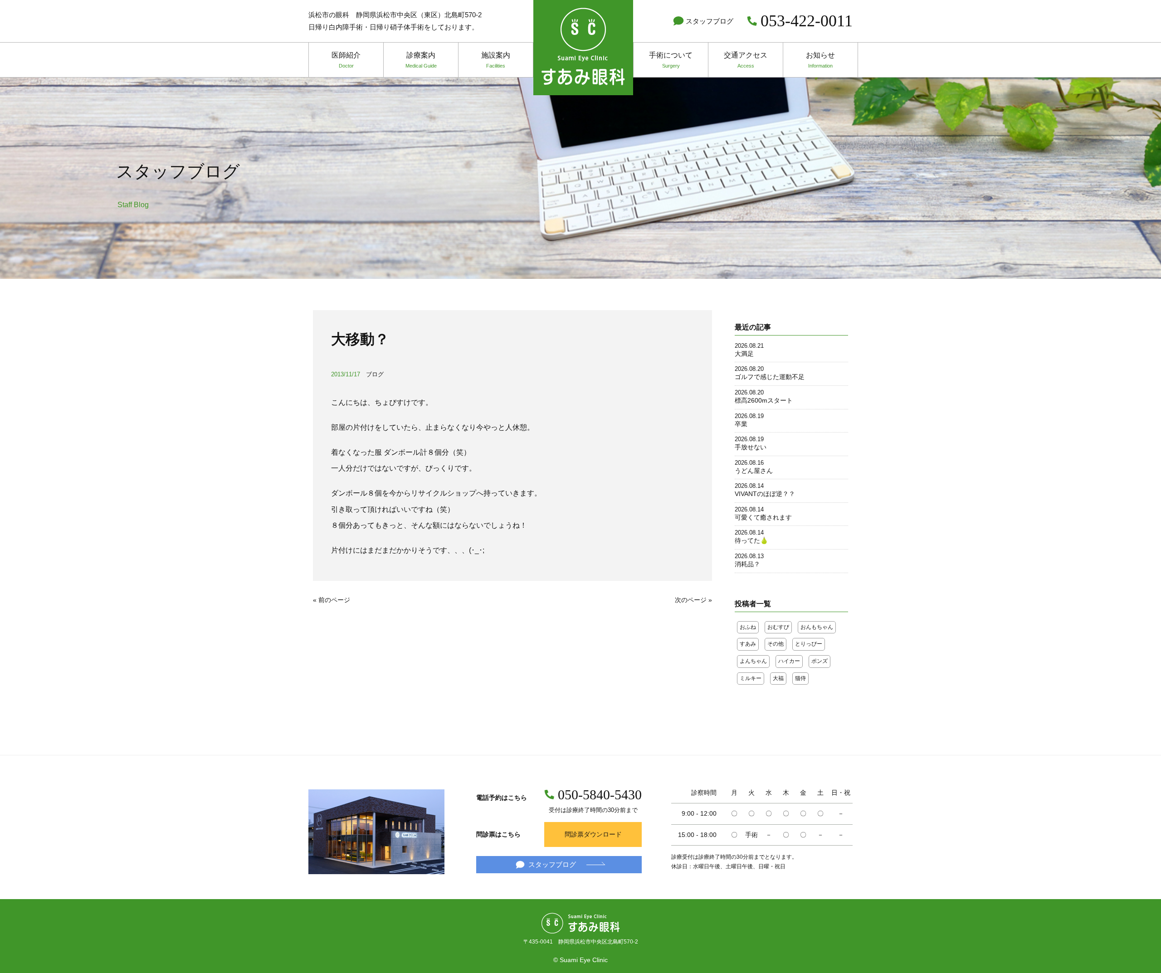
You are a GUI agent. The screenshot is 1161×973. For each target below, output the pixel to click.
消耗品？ (747, 564)
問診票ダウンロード (593, 834)
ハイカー (789, 661)
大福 (778, 678)
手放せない (750, 447)
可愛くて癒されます (763, 517)
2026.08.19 (749, 416)
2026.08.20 (749, 368)
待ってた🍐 (751, 540)
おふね (748, 627)
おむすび (778, 627)
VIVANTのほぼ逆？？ (765, 493)
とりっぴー (808, 644)
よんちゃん (753, 661)
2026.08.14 (749, 485)
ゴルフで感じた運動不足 (770, 376)
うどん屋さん (754, 470)
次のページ (691, 599)
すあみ (748, 644)
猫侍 (800, 678)
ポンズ (819, 661)
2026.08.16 (749, 462)
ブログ (375, 374)
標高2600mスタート (764, 400)
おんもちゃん (816, 627)
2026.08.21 (749, 345)
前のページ (334, 599)
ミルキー (750, 678)
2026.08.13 (749, 556)
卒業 (741, 424)
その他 (775, 644)
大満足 (744, 353)
